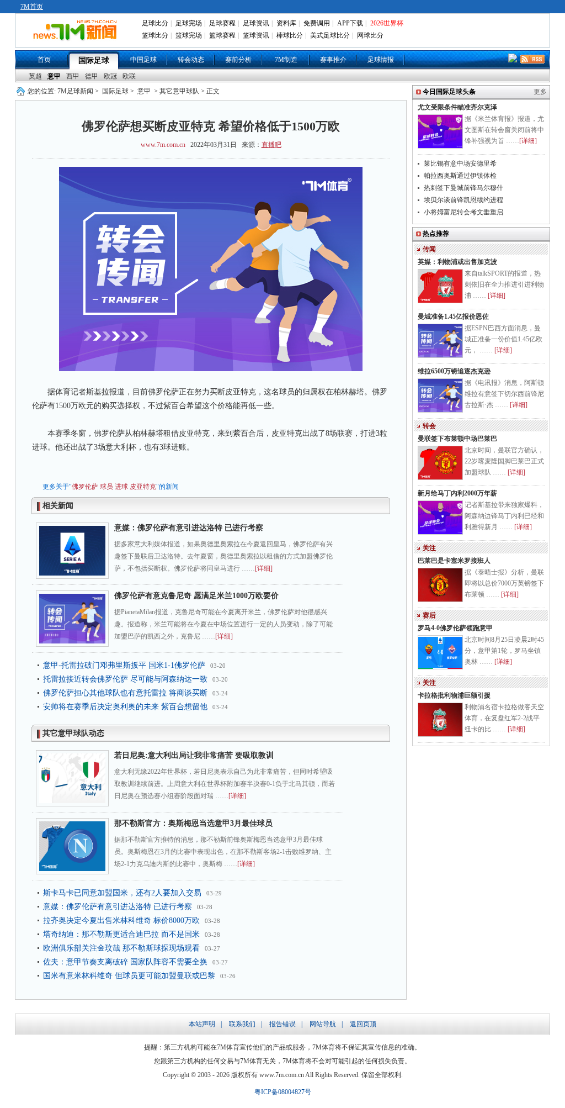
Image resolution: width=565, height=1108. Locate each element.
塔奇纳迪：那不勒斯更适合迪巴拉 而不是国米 (121, 934)
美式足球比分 (330, 35)
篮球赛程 (222, 35)
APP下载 (350, 23)
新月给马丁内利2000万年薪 (457, 493)
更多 (540, 92)
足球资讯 (256, 23)
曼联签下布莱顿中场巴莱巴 (457, 438)
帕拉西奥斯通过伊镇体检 (460, 176)
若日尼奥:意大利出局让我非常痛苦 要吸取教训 (194, 755)
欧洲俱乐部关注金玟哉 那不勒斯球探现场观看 (121, 948)
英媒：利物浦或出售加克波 (457, 262)
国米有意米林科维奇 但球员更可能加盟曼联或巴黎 (129, 976)
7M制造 (286, 60)
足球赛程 (222, 23)
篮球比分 (155, 35)
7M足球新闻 (75, 91)
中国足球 (143, 60)
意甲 (54, 76)
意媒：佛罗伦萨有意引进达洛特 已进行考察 (188, 528)
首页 (44, 60)
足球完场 (188, 23)
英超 (35, 76)
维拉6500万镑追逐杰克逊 (454, 371)
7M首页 (31, 6)
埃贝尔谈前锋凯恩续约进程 (463, 200)
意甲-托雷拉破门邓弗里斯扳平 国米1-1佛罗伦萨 (124, 665)
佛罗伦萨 (85, 486)
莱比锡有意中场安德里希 (460, 163)
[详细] (264, 568)
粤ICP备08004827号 (282, 1092)
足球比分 (155, 23)
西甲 (72, 76)
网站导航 (323, 1024)
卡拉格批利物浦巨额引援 (454, 695)
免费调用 (316, 23)
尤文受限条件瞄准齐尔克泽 (457, 107)
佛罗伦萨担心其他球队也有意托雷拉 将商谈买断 (125, 693)
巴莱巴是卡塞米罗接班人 (454, 560)
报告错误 (282, 1024)
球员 (106, 486)
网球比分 (370, 35)
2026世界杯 (386, 23)
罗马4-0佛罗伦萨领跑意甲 (455, 628)
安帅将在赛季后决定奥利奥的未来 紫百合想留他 (125, 707)
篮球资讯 (256, 35)
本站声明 (202, 1024)
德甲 (91, 76)
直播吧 (271, 145)
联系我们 (242, 1024)
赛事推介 (333, 60)
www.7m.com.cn (163, 145)
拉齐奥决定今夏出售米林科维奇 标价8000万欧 (121, 920)
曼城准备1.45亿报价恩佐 (453, 316)
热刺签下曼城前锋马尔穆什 (463, 188)
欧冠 (110, 76)
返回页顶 (363, 1024)
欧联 (129, 76)
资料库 (286, 23)
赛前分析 (238, 60)
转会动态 (191, 60)
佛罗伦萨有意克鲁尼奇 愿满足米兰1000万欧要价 (196, 596)
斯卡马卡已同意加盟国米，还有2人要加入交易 (122, 893)
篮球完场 (188, 35)
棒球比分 (289, 35)
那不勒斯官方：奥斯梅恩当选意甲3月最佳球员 (193, 823)
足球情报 (380, 60)
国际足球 (93, 60)
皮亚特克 (143, 486)
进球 (121, 486)
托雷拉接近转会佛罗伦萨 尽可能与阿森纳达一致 (125, 679)
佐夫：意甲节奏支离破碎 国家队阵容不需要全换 (125, 962)
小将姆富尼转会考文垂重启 (463, 212)
